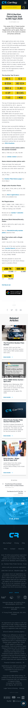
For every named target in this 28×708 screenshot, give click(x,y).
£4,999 (10, 278)
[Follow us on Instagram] (11, 503)
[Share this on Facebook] (7, 310)
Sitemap (21, 688)
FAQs (23, 543)
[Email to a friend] (20, 310)
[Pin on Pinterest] (16, 310)
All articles (14, 480)
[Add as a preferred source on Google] (14, 292)
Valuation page (18, 570)
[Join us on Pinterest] (14, 510)
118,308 (14, 519)
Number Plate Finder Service (13, 564)
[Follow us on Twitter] (17, 503)
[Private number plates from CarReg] (9, 3)
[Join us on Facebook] (5, 503)
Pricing (16, 543)
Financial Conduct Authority (13, 662)
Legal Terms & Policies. (11, 688)
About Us (21, 549)
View (3, 271)
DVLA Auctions (9, 143)
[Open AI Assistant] (23, 703)
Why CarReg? (7, 543)
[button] (25, 2)
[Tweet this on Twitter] (11, 310)
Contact (12, 549)
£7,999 (11, 271)
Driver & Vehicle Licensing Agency (13, 631)
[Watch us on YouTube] (23, 503)
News (5, 549)
